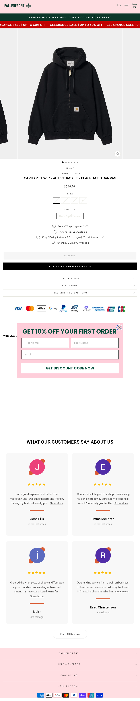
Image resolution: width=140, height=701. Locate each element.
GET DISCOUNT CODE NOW (70, 368)
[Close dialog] (119, 327)
